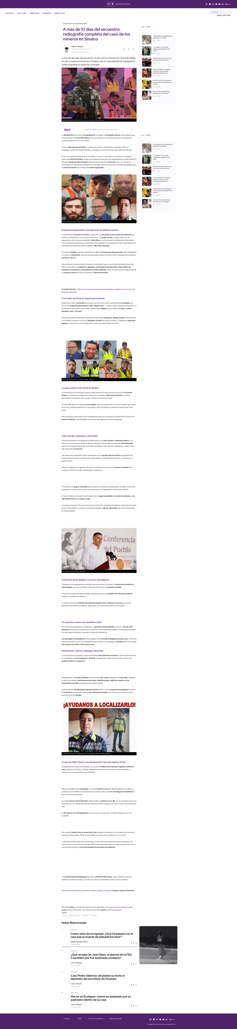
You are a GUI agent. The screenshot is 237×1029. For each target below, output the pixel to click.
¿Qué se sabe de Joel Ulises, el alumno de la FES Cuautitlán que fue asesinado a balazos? (101, 956)
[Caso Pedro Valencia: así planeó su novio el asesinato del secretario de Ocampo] (158, 986)
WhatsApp (125, 907)
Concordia (93, 915)
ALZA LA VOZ (21, 13)
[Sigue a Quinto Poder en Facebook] (210, 4)
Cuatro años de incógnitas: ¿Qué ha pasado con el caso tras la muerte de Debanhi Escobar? (101, 935)
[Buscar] (213, 12)
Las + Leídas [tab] (146, 27)
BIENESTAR (47, 13)
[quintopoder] (118, 4)
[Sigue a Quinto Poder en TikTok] (222, 4)
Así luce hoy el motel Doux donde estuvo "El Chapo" (161, 92)
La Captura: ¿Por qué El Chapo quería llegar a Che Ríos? (161, 49)
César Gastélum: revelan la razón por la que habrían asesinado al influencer (161, 71)
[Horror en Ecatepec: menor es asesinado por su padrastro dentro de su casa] (158, 1007)
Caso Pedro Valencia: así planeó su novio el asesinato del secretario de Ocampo (98, 977)
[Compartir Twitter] (129, 49)
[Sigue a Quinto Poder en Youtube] (219, 4)
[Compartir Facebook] (124, 49)
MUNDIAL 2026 (59, 13)
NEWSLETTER (102, 890)
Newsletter (117, 910)
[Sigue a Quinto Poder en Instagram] (216, 4)
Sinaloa (64, 915)
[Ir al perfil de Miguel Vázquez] (66, 49)
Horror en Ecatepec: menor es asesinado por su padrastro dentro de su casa (101, 998)
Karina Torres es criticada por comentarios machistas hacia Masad (162, 82)
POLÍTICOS (10, 13)
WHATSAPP (75, 890)
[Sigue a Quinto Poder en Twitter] (213, 4)
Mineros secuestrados (74, 915)
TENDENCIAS (34, 13)
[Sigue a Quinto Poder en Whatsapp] (206, 4)
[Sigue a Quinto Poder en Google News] (228, 4)
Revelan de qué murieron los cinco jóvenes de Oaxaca (162, 59)
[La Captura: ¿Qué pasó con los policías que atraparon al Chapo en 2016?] (146, 39)
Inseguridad (85, 915)
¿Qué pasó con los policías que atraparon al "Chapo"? (163, 37)
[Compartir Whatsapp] (133, 49)
